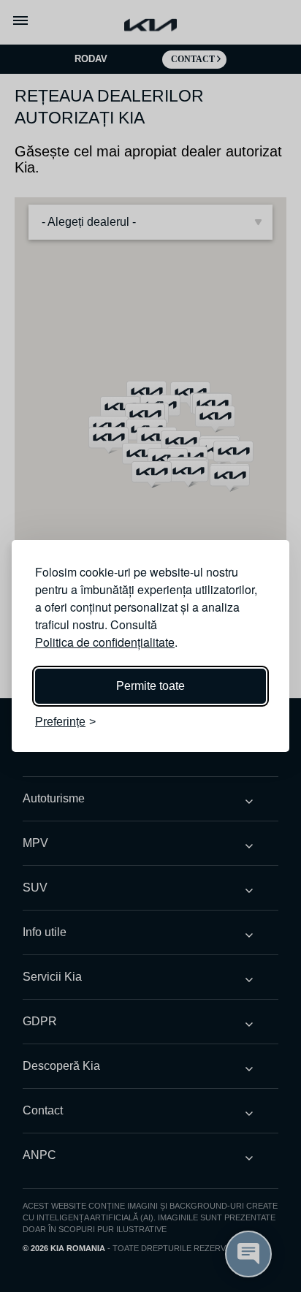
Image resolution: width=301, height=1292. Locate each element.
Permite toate (150, 686)
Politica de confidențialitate (105, 642)
